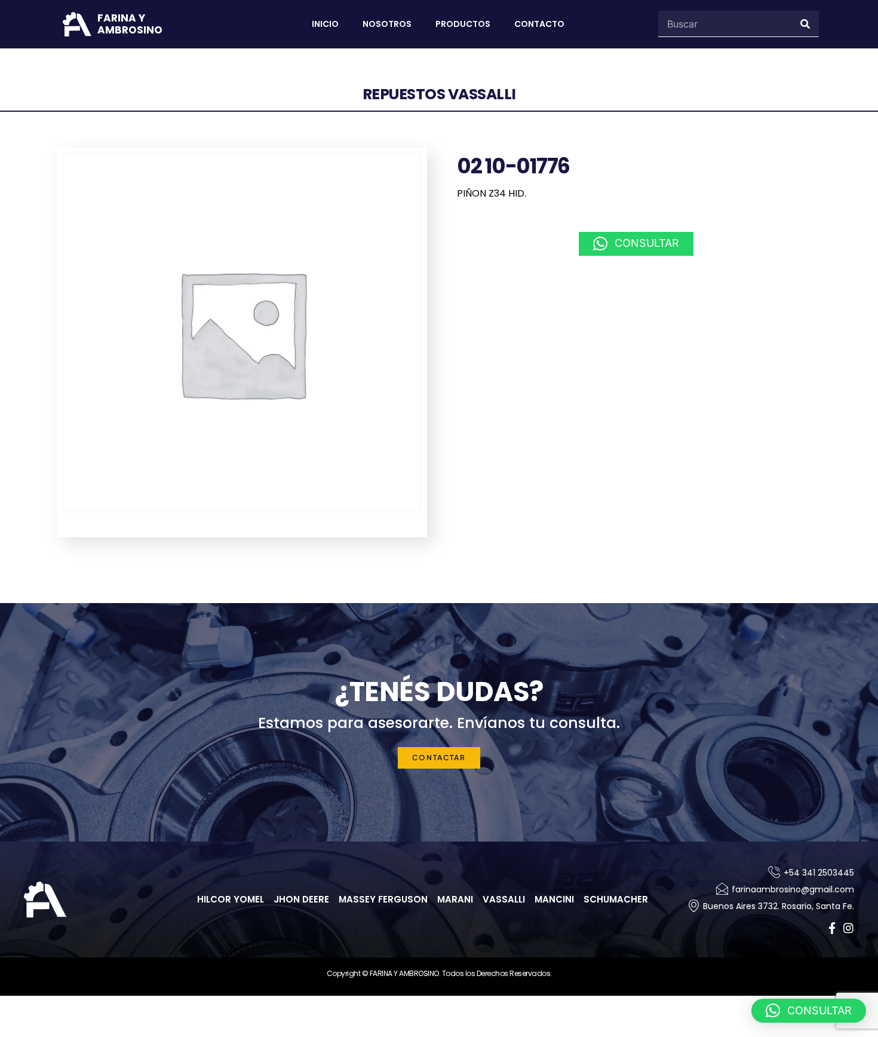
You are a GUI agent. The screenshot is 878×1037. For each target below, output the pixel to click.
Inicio (325, 24)
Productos (462, 24)
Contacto (539, 24)
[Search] (806, 23)
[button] (636, 244)
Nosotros (387, 24)
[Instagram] (848, 928)
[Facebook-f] (831, 928)
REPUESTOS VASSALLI (439, 94)
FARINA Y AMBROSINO (129, 24)
